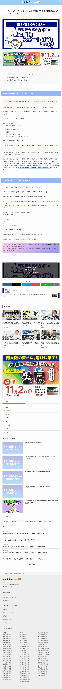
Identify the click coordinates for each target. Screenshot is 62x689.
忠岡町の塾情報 (42, 662)
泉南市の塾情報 (42, 673)
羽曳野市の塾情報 (43, 640)
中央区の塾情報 (6, 644)
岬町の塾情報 (41, 675)
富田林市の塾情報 (43, 650)
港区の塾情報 (6, 677)
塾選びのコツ (8, 410)
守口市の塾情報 (24, 675)
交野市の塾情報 (24, 672)
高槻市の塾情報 (24, 662)
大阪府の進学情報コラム (9, 597)
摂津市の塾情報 (24, 666)
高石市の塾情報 (42, 658)
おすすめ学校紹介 (7, 600)
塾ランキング (8, 425)
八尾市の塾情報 (42, 634)
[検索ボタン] (59, 2)
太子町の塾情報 (42, 644)
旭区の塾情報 (6, 656)
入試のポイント (8, 414)
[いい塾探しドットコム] (31, 2)
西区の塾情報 (6, 640)
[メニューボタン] (2, 2)
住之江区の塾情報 (7, 670)
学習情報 (6, 418)
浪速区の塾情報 (6, 648)
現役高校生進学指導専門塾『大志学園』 (23, 239)
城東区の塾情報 (6, 658)
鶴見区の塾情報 (6, 668)
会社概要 (4, 609)
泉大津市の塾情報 (43, 660)
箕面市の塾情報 (24, 652)
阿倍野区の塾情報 (7, 660)
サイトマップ (6, 622)
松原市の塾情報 (42, 638)
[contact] (34, 564)
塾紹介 (6, 407)
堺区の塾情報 (24, 634)
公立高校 (6, 428)
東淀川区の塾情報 (7, 652)
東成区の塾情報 (6, 673)
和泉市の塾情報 (42, 656)
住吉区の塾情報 (6, 662)
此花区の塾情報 (6, 638)
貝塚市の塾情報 (42, 666)
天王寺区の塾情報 (7, 646)
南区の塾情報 (24, 642)
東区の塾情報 (24, 638)
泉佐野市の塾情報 (43, 670)
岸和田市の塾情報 (43, 664)
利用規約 (4, 616)
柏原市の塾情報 (42, 636)
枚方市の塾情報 (24, 670)
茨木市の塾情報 (24, 660)
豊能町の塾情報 (24, 658)
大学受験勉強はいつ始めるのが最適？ (17, 80)
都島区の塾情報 (6, 634)
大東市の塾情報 (24, 681)
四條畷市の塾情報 (25, 679)
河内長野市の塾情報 (43, 654)
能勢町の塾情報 (24, 656)
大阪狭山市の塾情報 (43, 652)
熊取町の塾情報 (42, 668)
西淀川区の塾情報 (7, 650)
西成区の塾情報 (6, 672)
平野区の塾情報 (6, 675)
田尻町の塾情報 (42, 672)
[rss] (32, 564)
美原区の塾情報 (24, 646)
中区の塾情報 (24, 636)
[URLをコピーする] (55, 284)
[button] (7, 284)
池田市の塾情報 (24, 650)
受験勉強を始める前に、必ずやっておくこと (19, 77)
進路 (5, 421)
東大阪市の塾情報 (43, 633)
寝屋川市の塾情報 (25, 673)
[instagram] (30, 564)
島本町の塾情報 (24, 668)
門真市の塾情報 (24, 677)
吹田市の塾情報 (24, 664)
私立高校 (6, 432)
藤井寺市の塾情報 (43, 642)
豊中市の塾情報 (24, 654)
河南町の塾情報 (42, 646)
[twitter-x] (28, 564)
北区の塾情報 (6, 642)
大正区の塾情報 (6, 679)
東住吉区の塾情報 (7, 664)
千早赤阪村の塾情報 (43, 648)
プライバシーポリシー (8, 612)
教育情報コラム (6, 619)
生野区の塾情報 (6, 654)
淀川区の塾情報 (6, 666)
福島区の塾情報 (6, 636)
